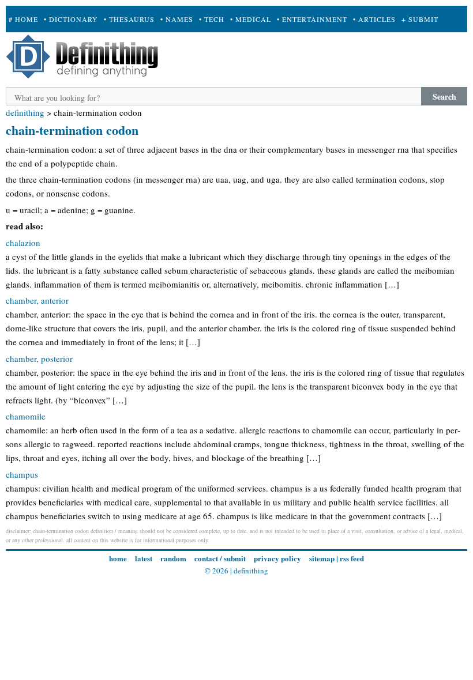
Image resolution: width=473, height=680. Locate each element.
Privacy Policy (277, 558)
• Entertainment (312, 19)
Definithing (25, 112)
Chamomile (26, 416)
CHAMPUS (22, 474)
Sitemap (322, 558)
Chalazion (23, 242)
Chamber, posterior (39, 358)
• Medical (250, 19)
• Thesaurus (129, 19)
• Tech (211, 19)
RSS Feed (352, 558)
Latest (143, 558)
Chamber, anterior (37, 300)
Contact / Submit (220, 558)
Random (173, 558)
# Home (23, 19)
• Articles (374, 19)
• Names (176, 19)
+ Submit (419, 19)
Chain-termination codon (72, 129)
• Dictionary (71, 19)
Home (118, 558)
